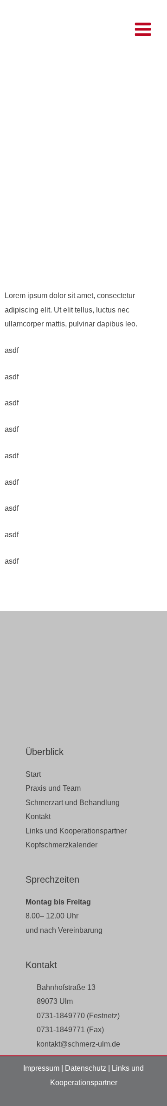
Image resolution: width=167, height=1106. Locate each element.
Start (33, 774)
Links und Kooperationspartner (76, 830)
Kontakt (38, 816)
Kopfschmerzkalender (61, 844)
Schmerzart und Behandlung (73, 802)
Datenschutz (85, 1068)
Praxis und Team (53, 788)
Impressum (41, 1068)
